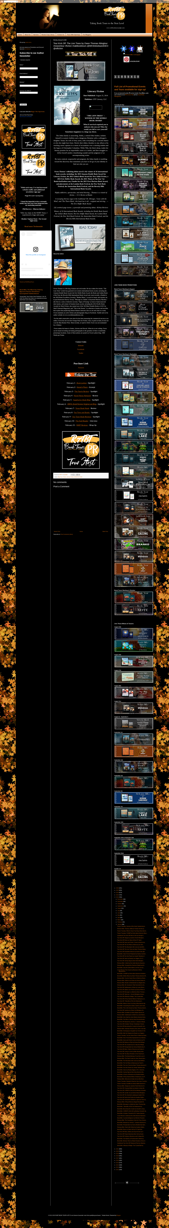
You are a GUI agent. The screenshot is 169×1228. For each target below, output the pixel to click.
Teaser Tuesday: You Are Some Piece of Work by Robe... (132, 1035)
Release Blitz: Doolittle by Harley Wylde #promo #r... (131, 1012)
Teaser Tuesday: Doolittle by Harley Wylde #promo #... (131, 1083)
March (119, 919)
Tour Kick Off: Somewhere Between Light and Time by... (132, 1099)
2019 (117, 1153)
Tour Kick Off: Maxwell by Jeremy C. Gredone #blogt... (131, 1021)
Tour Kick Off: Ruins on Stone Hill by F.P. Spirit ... (130, 940)
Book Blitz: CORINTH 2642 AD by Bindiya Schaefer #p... (132, 1111)
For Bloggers (87, 34)
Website (81, 345)
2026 (117, 888)
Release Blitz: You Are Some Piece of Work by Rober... (131, 978)
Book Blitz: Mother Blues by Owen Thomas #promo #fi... (132, 976)
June (118, 913)
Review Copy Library (48, 34)
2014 (117, 1165)
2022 (117, 897)
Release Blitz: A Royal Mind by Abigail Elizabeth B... (131, 1102)
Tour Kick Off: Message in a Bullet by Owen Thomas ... (131, 992)
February (120, 922)
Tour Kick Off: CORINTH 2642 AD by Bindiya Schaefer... (132, 1090)
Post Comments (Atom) (67, 534)
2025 (117, 890)
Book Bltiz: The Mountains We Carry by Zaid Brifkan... (131, 1060)
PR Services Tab (129, 94)
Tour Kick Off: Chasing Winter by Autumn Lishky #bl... (131, 1088)
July (118, 910)
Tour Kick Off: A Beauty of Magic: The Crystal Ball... (130, 996)
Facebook (80, 349)
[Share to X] (75, 475)
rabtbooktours (38, 275)
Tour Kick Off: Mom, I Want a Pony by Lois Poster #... (131, 1049)
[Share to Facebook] (77, 475)
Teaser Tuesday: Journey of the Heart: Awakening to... (131, 926)
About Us (27, 34)
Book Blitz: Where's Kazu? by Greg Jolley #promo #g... (131, 1003)
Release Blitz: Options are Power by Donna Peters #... (131, 980)
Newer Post (57, 531)
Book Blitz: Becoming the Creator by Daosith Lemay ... (131, 1109)
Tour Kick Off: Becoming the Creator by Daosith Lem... (131, 1026)
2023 (117, 895)
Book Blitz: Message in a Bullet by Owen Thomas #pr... (131, 1104)
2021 (117, 1149)
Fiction (64, 477)
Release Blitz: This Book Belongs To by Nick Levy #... (131, 1056)
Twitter (81, 353)
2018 (117, 1155)
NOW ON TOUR (78, 477)
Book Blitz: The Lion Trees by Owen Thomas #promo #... (132, 1065)
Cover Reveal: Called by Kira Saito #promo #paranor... (131, 1115)
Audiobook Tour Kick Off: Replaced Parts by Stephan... (131, 1143)
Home (20, 34)
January (119, 924)
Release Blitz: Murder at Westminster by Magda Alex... (131, 982)
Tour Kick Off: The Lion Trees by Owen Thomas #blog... (131, 949)
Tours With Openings (73, 34)
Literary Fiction (70, 477)
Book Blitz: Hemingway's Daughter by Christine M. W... (131, 1031)
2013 (117, 1167)
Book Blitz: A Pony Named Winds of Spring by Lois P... (131, 1076)
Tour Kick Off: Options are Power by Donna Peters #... (131, 989)
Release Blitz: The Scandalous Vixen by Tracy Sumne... (132, 1120)
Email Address (24, 73)
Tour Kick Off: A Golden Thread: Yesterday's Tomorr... (131, 1024)
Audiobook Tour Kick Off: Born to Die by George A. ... (131, 935)
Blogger (118, 1215)
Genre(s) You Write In (25, 91)
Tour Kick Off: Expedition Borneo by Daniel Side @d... (131, 951)
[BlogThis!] (74, 475)
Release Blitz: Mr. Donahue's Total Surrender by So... (131, 985)
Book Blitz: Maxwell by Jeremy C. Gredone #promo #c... (132, 1122)
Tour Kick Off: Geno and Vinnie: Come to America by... (131, 942)
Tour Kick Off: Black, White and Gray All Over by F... (130, 1131)
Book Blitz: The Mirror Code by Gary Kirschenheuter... (131, 1019)
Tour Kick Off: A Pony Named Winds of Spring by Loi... (131, 999)
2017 (117, 1158)
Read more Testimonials (34, 226)
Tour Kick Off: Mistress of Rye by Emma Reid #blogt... (131, 1042)
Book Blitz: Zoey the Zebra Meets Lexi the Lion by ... (131, 967)
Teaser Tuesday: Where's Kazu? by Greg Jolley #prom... (132, 931)
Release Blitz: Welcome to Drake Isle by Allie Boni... (131, 1079)
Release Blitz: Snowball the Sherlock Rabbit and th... (131, 965)
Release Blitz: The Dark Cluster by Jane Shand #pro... (131, 1058)
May (118, 915)
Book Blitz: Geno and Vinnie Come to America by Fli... (131, 1040)
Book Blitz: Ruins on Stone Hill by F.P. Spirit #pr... (130, 1129)
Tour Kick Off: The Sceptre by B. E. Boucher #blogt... (131, 1044)
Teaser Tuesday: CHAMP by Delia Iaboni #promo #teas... (132, 933)
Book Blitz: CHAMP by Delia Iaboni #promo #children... (131, 973)
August (119, 908)
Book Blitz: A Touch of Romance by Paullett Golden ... (131, 1074)
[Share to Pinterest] (79, 475)
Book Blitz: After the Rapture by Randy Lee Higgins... (131, 1033)
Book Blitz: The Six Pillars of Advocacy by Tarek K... (130, 1063)
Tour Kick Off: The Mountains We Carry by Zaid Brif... (131, 947)
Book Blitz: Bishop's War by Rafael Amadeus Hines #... (131, 1141)
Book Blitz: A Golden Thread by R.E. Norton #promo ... (131, 1113)
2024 (117, 892)
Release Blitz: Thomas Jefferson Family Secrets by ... (131, 928)
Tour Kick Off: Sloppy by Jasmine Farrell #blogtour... (130, 937)
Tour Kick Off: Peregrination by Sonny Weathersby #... (131, 1047)
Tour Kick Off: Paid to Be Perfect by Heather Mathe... (131, 1097)
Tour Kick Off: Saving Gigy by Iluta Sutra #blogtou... (130, 960)
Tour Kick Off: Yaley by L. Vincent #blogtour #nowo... (131, 994)
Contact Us (60, 34)
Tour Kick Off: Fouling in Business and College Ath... (131, 1136)
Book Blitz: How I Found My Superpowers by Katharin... (131, 1037)
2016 (117, 1160)
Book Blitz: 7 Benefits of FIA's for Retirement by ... (130, 1106)
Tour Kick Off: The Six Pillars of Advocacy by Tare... (130, 944)
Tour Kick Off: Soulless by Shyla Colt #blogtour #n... (130, 1010)
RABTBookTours (26, 275)
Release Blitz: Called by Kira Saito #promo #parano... (131, 963)
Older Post (105, 531)
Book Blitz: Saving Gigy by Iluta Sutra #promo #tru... (130, 1072)
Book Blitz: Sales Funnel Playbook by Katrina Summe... (131, 954)
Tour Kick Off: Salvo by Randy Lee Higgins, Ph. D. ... (131, 958)
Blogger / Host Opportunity (38, 111)
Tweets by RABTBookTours (27, 282)
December (120, 899)
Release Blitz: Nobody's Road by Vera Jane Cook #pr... (131, 1028)
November (120, 901)
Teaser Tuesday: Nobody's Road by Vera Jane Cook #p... (132, 1081)
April (118, 917)
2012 (117, 1169)
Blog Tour (60, 477)
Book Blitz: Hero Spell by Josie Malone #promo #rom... (131, 1017)
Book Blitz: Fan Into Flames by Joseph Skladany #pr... (131, 1067)
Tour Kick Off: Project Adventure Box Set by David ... (130, 1134)
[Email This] (72, 475)
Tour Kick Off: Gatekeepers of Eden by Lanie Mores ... (131, 987)
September (120, 906)
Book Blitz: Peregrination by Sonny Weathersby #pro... (131, 1125)
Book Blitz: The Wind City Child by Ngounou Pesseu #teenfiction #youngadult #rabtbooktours (31, 291)
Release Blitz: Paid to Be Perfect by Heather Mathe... (131, 1127)
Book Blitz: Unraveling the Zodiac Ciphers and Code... (131, 1005)
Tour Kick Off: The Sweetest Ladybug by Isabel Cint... (131, 1095)
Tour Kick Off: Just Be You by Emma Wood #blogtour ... (131, 1092)
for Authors (27, 49)
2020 (117, 1151)
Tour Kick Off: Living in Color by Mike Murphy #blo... (130, 1051)
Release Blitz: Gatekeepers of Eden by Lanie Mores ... (131, 1014)
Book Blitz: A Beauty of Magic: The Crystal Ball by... (130, 1145)
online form (28, 42)
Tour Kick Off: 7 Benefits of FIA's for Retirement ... (130, 1001)
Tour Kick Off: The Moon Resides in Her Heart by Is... (131, 1053)
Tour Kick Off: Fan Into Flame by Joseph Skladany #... (131, 956)
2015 (117, 1162)
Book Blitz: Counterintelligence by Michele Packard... (131, 1118)
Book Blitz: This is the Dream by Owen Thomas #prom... (132, 1008)
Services (36, 34)
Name (22, 65)
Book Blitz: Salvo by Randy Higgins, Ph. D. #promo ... (131, 1070)
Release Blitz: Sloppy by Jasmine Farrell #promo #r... (131, 1086)
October (119, 903)
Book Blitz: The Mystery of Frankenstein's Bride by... (130, 1138)
